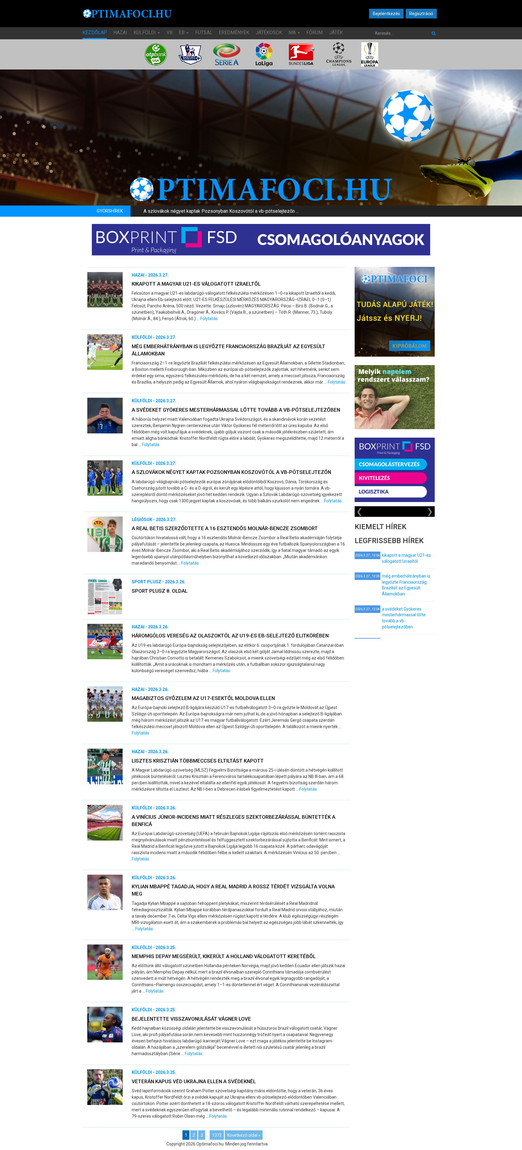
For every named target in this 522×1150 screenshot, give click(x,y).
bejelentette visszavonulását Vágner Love (191, 1019)
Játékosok (269, 32)
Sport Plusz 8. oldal (160, 591)
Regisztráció (421, 13)
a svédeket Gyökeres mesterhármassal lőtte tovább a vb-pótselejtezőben (236, 410)
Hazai (120, 32)
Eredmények (234, 32)
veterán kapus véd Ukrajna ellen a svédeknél (194, 1081)
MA (292, 32)
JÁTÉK (336, 32)
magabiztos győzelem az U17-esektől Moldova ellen (203, 698)
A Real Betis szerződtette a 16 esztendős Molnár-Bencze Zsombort (225, 528)
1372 (217, 1134)
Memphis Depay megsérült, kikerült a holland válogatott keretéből (224, 956)
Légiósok (142, 519)
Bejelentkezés (386, 13)
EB (182, 32)
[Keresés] (433, 33)
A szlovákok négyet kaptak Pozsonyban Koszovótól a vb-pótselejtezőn (231, 472)
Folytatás (209, 318)
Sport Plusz (146, 581)
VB (169, 32)
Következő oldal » (243, 1134)
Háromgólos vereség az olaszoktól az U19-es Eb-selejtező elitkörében (230, 636)
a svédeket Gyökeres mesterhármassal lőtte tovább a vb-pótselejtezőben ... (223, 211)
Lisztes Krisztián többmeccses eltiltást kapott (198, 761)
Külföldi (145, 32)
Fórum (314, 32)
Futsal (203, 32)
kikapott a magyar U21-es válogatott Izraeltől (196, 284)
